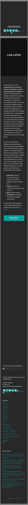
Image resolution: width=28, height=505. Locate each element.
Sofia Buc (5, 420)
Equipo (5, 414)
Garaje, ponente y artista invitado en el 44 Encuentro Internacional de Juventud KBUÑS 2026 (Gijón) (13, 485)
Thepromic (6, 416)
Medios (5, 410)
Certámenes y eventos (9, 433)
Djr (3, 422)
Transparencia (6, 427)
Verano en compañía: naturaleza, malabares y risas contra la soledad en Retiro (12, 467)
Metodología (6, 424)
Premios (5, 412)
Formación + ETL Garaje (9, 431)
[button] (3, 443)
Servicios (5, 438)
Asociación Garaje (14, 7)
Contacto (5, 440)
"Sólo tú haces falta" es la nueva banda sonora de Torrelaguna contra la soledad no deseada (13, 455)
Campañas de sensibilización (11, 436)
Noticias (5, 403)
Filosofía (5, 407)
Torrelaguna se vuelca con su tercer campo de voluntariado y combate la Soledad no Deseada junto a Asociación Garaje (13, 461)
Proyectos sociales (8, 429)
